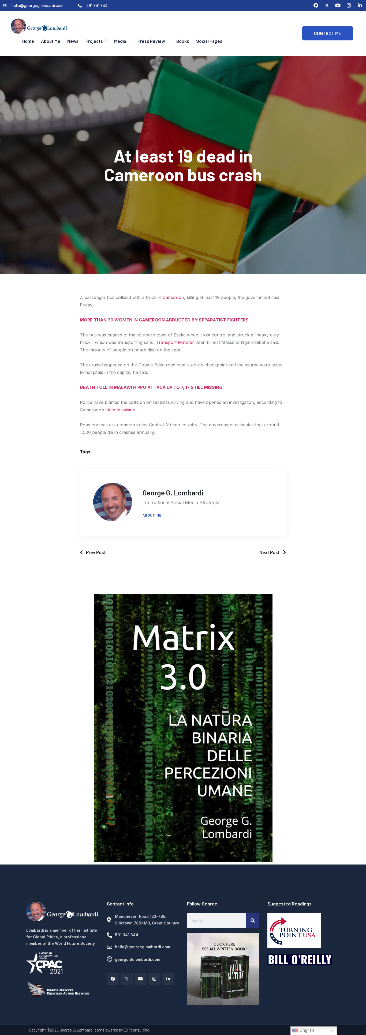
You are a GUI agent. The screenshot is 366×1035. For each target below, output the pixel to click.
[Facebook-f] (113, 979)
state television (120, 409)
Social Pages (209, 41)
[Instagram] (349, 5)
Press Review (151, 41)
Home (28, 41)
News (73, 41)
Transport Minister (175, 342)
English (306, 1030)
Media (120, 41)
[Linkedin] (360, 5)
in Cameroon (171, 297)
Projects (94, 41)
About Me (50, 41)
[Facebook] (316, 5)
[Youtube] (338, 5)
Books (182, 41)
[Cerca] (252, 920)
